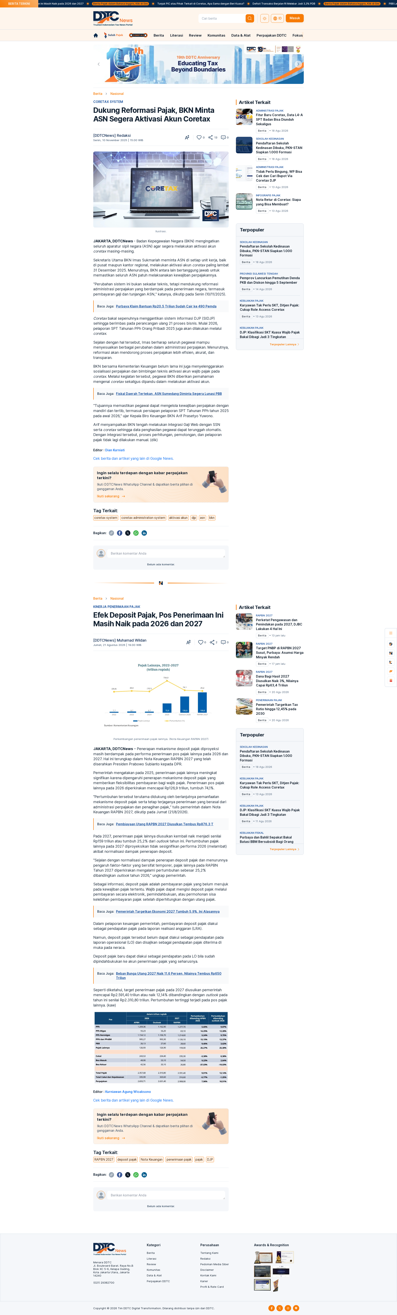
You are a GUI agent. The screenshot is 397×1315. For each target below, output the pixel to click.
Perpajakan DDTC (272, 35)
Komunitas (216, 35)
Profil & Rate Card (212, 1286)
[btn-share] (210, 137)
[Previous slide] (98, 64)
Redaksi (205, 1258)
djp (194, 518)
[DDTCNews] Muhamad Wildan (119, 640)
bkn (211, 518)
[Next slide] (298, 64)
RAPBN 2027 (103, 1159)
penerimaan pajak (179, 1159)
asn (202, 518)
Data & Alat (241, 35)
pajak (199, 1159)
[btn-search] (250, 18)
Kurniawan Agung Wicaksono (128, 1092)
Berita (159, 35)
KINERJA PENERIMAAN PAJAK (116, 607)
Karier (204, 1281)
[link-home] (95, 35)
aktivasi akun (178, 518)
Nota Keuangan (152, 1159)
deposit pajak (127, 1159)
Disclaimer (207, 1269)
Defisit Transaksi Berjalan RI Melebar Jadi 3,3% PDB (242, 3)
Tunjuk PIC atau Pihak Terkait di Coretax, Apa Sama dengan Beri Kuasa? (158, 3)
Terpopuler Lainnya (283, 344)
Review (195, 35)
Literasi (176, 35)
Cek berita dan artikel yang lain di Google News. (133, 458)
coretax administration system (143, 518)
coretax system (105, 518)
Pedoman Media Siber (214, 1264)
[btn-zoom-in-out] (187, 137)
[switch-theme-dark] (264, 18)
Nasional (117, 94)
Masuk (295, 18)
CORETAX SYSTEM (108, 102)
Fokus (298, 35)
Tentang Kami (209, 1252)
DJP (210, 1159)
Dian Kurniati (115, 450)
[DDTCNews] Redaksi (112, 135)
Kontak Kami (208, 1275)
